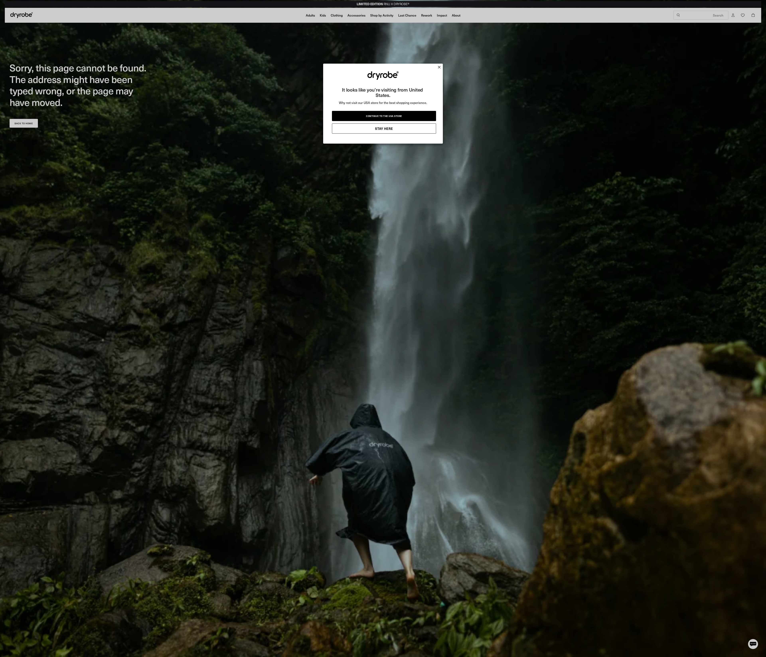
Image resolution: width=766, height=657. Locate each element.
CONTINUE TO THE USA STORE (384, 115)
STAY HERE (384, 128)
